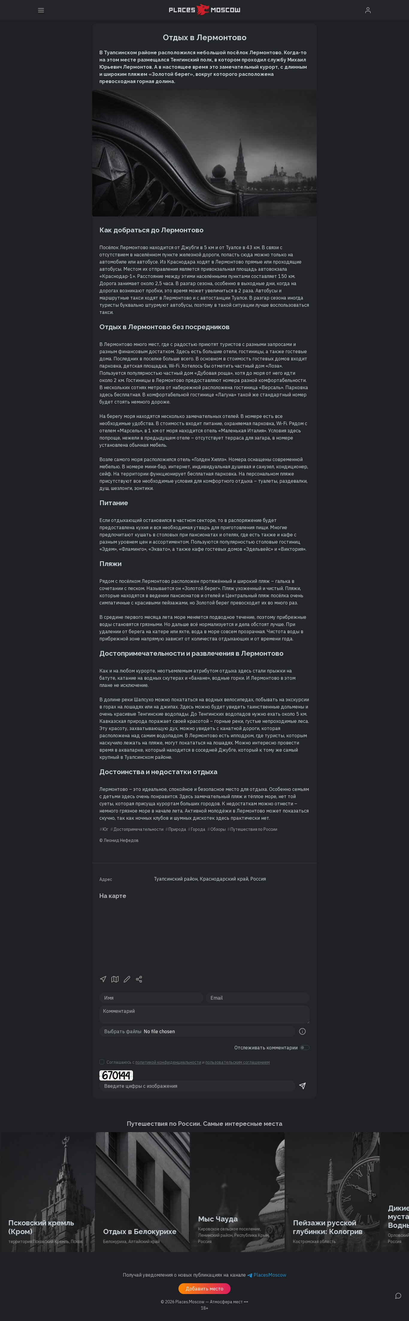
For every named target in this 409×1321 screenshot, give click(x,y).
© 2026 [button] (204, 1302)
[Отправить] (302, 1086)
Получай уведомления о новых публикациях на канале (204, 1275)
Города (198, 829)
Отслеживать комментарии (266, 1048)
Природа (177, 829)
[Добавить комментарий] (398, 1295)
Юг (105, 829)
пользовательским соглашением (237, 1062)
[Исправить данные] (127, 979)
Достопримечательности (138, 829)
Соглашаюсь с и (188, 1062)
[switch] (305, 1047)
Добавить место (204, 1289)
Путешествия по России (254, 829)
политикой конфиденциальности (168, 1062)
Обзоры (218, 829)
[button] (103, 979)
